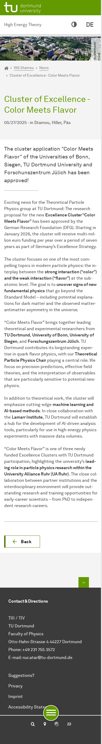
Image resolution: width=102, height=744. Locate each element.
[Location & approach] (44, 724)
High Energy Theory (22, 24)
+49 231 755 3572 (38, 649)
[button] (22, 541)
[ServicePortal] (56, 724)
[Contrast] (74, 25)
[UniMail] (69, 724)
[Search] (33, 724)
